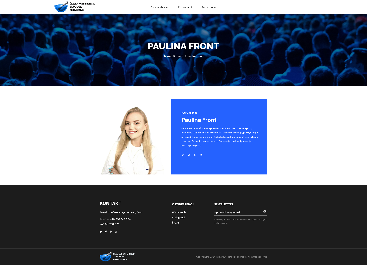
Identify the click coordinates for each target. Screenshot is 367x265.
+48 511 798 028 (110, 224)
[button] (179, 212)
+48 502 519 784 (120, 219)
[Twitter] (101, 232)
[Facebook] (106, 232)
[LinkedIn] (111, 232)
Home (167, 56)
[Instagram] (116, 232)
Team (179, 56)
